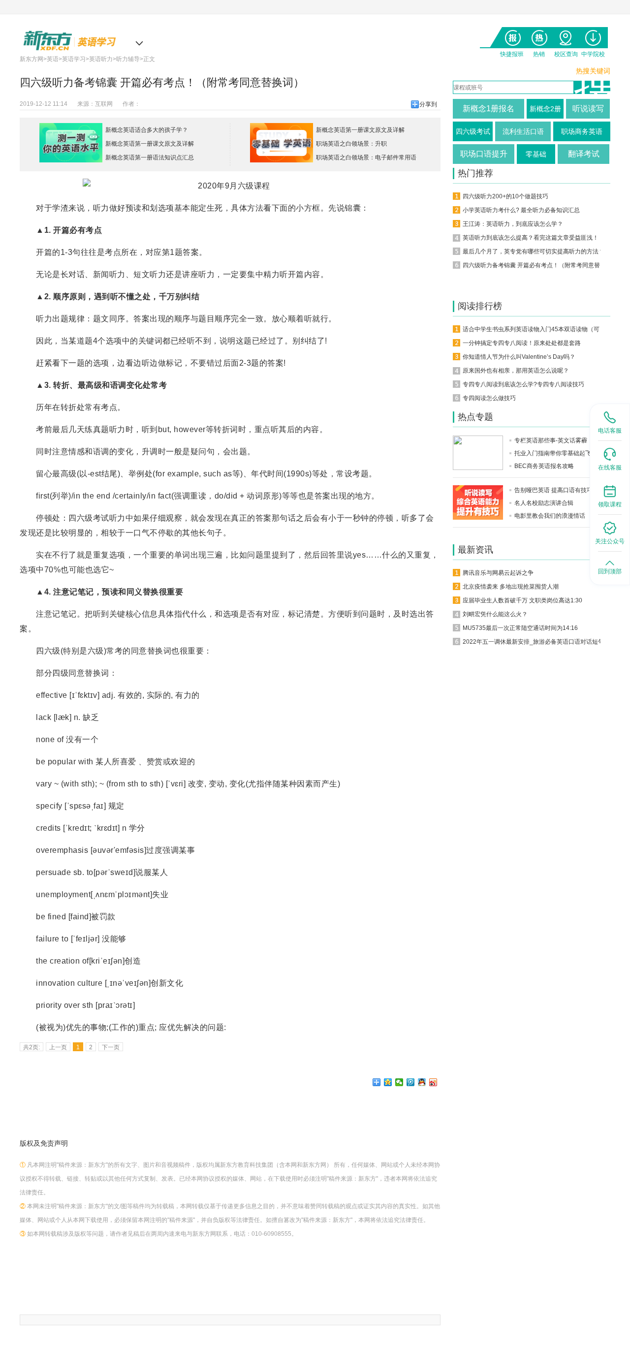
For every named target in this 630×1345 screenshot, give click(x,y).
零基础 (536, 154)
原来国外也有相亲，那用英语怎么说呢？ (516, 370)
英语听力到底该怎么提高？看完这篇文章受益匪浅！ (530, 237)
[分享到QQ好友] (422, 1082)
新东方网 (31, 59)
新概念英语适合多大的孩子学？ (146, 129)
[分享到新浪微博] (433, 1082)
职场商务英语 (581, 131)
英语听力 (101, 59)
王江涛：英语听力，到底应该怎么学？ (513, 223)
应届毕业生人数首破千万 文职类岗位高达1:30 (522, 600)
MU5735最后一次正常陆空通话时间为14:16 (520, 628)
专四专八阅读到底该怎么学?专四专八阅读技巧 (523, 384)
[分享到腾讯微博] (411, 1082)
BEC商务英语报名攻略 (544, 466)
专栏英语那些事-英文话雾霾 (550, 440)
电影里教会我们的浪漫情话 (549, 515)
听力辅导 (128, 59)
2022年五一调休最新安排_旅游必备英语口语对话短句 (533, 641)
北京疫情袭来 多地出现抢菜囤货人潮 (511, 586)
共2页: (31, 1047)
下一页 (111, 1047)
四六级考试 (473, 131)
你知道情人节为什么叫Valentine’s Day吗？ (519, 356)
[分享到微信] (399, 1082)
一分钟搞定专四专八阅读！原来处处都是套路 (522, 343)
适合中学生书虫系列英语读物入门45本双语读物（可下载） (540, 329)
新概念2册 (545, 109)
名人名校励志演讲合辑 (543, 503)
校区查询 (566, 36)
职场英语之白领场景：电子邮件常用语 (366, 157)
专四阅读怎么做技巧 (489, 398)
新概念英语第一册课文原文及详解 (149, 143)
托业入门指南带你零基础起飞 (552, 453)
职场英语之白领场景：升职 (351, 143)
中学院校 (593, 36)
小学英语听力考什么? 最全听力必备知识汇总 (521, 210)
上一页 (58, 1047)
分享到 (428, 104)
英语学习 (74, 59)
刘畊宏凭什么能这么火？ (495, 614)
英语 (53, 59)
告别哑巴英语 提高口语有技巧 (553, 490)
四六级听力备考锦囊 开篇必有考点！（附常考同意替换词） (540, 265)
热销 (539, 36)
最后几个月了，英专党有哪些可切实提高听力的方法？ (533, 251)
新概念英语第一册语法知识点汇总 (149, 157)
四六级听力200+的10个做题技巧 (505, 196)
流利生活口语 (523, 131)
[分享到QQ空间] (388, 1082)
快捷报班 (512, 36)
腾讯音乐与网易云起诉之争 (498, 572)
